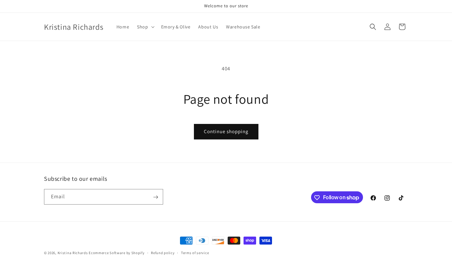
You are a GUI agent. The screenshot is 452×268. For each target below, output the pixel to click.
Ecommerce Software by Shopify (116, 252)
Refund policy (162, 252)
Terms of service (195, 252)
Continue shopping (226, 131)
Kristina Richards (73, 252)
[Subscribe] (155, 197)
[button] (145, 27)
